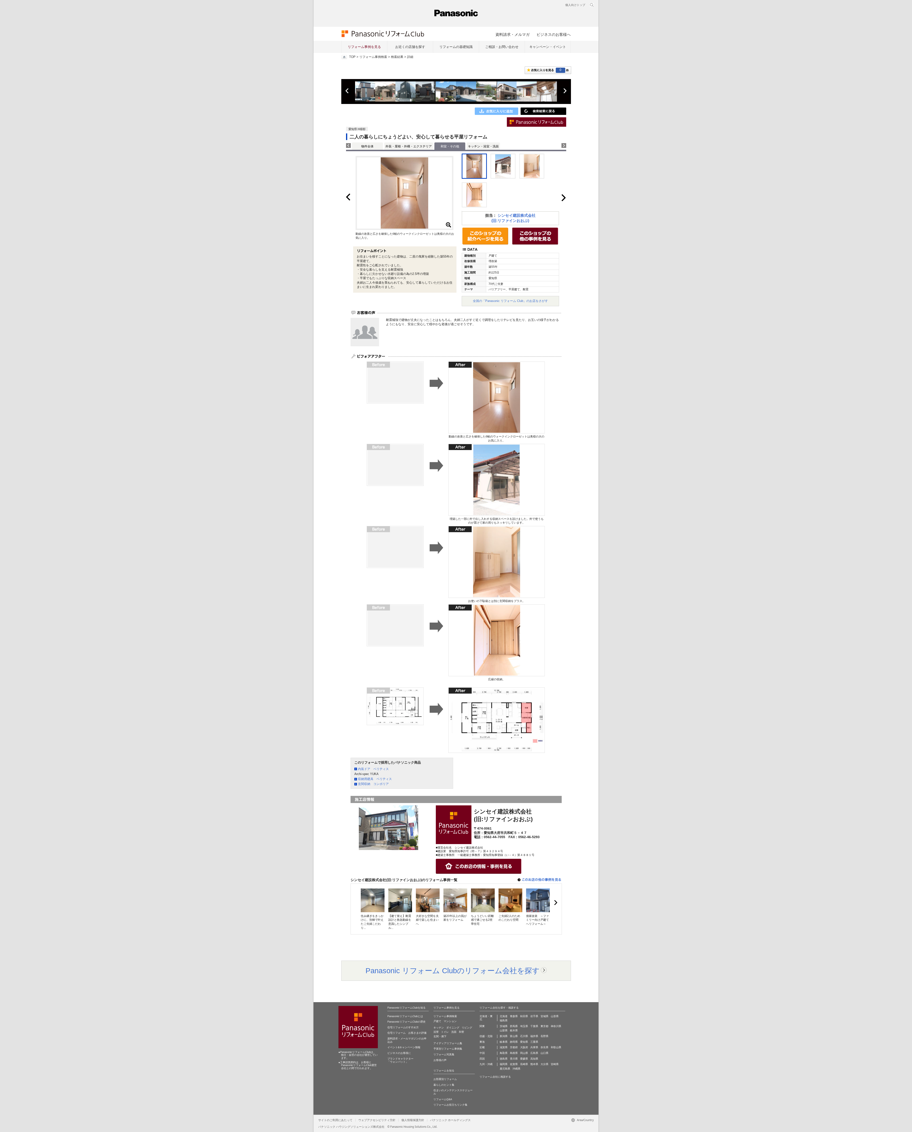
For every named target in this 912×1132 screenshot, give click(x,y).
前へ (347, 91)
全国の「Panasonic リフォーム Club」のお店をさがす (510, 301)
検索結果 (397, 57)
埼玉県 (524, 1026)
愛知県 (524, 1041)
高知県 (534, 1058)
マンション (450, 1021)
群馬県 (514, 1026)
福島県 (504, 1020)
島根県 (514, 1053)
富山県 (514, 1036)
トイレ (445, 1031)
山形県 (555, 1016)
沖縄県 (516, 1068)
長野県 (544, 1036)
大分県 (544, 1064)
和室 (461, 1031)
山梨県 (504, 1030)
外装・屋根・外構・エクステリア (408, 146)
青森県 (514, 1016)
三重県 (534, 1041)
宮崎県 (555, 1064)
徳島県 (504, 1058)
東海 (482, 1041)
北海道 (504, 1016)
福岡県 (504, 1064)
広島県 (534, 1053)
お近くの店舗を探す (410, 47)
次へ (565, 91)
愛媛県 (524, 1058)
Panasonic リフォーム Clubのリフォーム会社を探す (453, 971)
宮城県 (544, 1016)
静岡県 (514, 1041)
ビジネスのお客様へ (554, 34)
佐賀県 (514, 1064)
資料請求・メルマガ (512, 34)
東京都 (544, 1026)
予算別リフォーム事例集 (447, 1048)
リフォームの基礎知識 (456, 47)
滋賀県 (504, 1047)
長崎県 (524, 1064)
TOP (352, 57)
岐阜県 (504, 1041)
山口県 (544, 1053)
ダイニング (452, 1027)
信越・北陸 (486, 1036)
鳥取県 (504, 1053)
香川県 (514, 1058)
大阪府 (524, 1047)
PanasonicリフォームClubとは (405, 1016)
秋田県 (524, 1016)
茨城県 (504, 1026)
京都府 (514, 1047)
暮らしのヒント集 (443, 1084)
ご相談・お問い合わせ (501, 47)
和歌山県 (556, 1047)
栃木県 (514, 1030)
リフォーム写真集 (443, 1054)
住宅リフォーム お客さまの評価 (407, 1032)
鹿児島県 (505, 1068)
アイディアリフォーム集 (447, 1043)
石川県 (524, 1036)
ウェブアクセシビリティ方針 (376, 1120)
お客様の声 (439, 1060)
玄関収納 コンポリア (373, 784)
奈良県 (544, 1047)
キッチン (438, 1027)
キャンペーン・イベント (547, 47)
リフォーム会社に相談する (495, 1076)
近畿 (482, 1047)
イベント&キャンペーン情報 (403, 1047)
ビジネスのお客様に (399, 1053)
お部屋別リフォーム (445, 1079)
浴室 (436, 1031)
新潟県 (504, 1036)
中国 (482, 1053)
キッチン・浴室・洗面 (483, 146)
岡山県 (524, 1053)
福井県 (534, 1036)
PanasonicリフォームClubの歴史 (406, 1021)
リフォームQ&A (442, 1099)
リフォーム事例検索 (373, 57)
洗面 (453, 1031)
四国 (482, 1058)
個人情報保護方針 (412, 1120)
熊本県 (534, 1064)
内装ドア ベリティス (373, 769)
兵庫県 (534, 1047)
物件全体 (367, 146)
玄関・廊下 (439, 1036)
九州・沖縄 (486, 1064)
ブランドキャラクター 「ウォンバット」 (400, 1060)
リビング (467, 1027)
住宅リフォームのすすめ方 (403, 1027)
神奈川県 (556, 1026)
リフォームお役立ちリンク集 (450, 1104)
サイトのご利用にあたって (335, 1120)
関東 (482, 1026)
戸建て (437, 1021)
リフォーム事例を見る (364, 47)
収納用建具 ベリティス (375, 779)
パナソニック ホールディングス (450, 1120)
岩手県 (534, 1016)
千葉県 (534, 1026)
